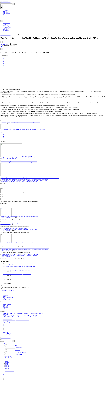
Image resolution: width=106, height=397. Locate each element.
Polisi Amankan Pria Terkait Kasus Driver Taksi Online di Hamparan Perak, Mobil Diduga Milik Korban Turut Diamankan (24, 179)
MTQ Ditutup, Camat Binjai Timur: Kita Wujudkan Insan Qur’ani (16, 317)
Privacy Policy (6, 321)
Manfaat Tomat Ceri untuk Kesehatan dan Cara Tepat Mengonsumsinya (17, 274)
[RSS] (3, 330)
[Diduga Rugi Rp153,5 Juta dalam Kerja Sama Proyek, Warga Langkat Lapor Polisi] (11, 175)
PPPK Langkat (32, 122)
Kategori (4, 343)
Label (4, 355)
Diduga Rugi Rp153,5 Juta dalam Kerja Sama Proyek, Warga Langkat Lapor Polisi (16, 176)
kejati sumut (21, 122)
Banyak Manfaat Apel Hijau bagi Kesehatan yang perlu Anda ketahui (16, 270)
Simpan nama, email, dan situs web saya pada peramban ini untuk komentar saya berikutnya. (20, 201)
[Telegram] (3, 60)
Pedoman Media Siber (7, 319)
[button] (13, 4)
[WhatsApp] (3, 63)
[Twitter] (3, 59)
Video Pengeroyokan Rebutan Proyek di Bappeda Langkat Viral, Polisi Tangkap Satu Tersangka (19, 157)
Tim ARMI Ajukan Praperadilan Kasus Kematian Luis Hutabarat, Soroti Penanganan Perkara (18, 162)
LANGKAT (5, 295)
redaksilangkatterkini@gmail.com (6, 290)
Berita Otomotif (6, 11)
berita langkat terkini (6, 122)
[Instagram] (3, 329)
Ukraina (4, 18)
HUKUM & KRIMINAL (5, 35)
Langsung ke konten (4, 1)
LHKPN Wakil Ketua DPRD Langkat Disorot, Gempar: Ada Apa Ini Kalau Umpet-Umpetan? (21, 316)
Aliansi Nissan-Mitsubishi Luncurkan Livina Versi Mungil (14, 281)
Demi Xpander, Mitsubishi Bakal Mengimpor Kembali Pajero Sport (16, 278)
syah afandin (37, 122)
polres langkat (5, 306)
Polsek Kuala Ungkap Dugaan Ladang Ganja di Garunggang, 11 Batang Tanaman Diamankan (18, 181)
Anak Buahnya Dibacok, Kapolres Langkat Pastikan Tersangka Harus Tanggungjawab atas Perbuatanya (23, 313)
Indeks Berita (5, 314)
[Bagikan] (1, 49)
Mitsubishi (5, 15)
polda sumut (26, 122)
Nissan (4, 14)
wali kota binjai (6, 308)
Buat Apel (7, 366)
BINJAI (4, 296)
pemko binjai (5, 307)
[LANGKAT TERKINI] (5, 2)
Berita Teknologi (6, 12)
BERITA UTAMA (6, 299)
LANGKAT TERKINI (5, 44)
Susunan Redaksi (6, 322)
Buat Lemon (7, 365)
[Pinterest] (3, 327)
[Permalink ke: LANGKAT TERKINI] (1, 42)
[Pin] (3, 62)
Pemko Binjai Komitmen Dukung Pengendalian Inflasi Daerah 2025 (16, 320)
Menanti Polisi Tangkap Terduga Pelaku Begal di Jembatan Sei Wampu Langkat (16, 159)
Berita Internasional (6, 13)
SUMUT (4, 298)
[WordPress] (3, 328)
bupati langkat (5, 305)
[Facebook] (3, 57)
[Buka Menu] (1, 8)
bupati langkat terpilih (15, 122)
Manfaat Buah (5, 10)
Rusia (4, 16)
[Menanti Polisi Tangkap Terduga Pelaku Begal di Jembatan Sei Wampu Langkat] (3, 158)
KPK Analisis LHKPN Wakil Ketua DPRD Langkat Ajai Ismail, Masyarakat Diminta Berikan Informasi (23, 315)
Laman (4, 367)
